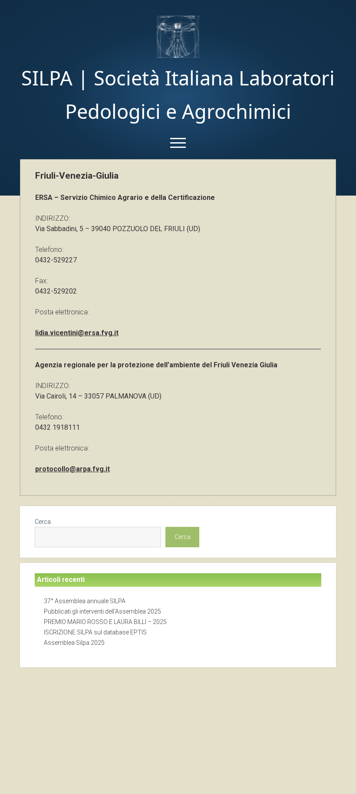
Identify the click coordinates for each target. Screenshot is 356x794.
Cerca (43, 521)
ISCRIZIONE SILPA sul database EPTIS (95, 632)
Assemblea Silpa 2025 (74, 642)
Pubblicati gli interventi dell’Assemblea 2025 (102, 611)
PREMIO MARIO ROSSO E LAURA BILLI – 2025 (105, 621)
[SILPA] (178, 55)
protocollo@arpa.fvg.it (72, 469)
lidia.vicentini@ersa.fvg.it (77, 333)
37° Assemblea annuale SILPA (84, 601)
